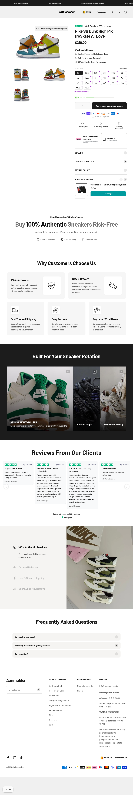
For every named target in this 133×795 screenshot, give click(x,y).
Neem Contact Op (85, 686)
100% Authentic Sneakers (32, 547)
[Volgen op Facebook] (8, 757)
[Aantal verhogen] (88, 105)
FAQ (51, 725)
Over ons (53, 720)
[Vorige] (121, 179)
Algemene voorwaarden (60, 705)
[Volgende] (125, 179)
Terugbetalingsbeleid (59, 700)
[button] (6, 486)
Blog (51, 715)
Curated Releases (28, 567)
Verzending (54, 695)
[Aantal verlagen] (77, 105)
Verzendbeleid (55, 710)
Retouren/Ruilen (57, 690)
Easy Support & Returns (31, 588)
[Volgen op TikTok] (21, 757)
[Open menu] (8, 12)
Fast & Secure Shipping (31, 578)
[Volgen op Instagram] (14, 757)
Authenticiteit (55, 686)
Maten (80, 690)
